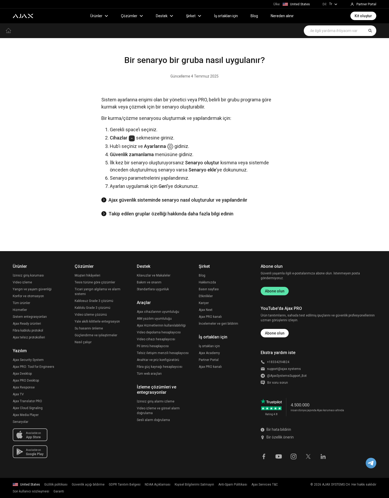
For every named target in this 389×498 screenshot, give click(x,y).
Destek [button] (162, 16)
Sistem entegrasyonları (30, 317)
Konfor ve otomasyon (28, 296)
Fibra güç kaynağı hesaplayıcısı (159, 367)
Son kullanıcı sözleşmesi (31, 491)
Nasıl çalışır (83, 342)
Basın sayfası (209, 289)
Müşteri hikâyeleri (87, 275)
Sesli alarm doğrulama (153, 420)
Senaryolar (20, 422)
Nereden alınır (282, 16)
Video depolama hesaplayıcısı (159, 332)
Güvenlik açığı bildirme (88, 484)
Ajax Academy (209, 353)
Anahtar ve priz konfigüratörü (158, 360)
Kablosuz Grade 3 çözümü (94, 301)
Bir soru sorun (277, 382)
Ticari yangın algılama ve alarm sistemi (97, 291)
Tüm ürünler (21, 303)
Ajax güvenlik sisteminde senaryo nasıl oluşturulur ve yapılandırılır (177, 200)
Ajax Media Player (26, 415)
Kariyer (204, 303)
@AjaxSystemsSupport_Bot (287, 376)
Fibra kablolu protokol (28, 330)
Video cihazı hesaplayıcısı (156, 339)
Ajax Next (205, 310)
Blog (254, 16)
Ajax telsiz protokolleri (29, 337)
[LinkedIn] (323, 456)
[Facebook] (264, 456)
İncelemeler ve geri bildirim (218, 323)
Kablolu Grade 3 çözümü (92, 308)
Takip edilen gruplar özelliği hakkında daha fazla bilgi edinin (170, 213)
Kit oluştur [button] (363, 16)
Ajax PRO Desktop (26, 380)
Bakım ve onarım (149, 282)
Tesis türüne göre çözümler (95, 282)
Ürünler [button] (96, 16)
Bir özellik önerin (280, 437)
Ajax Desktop (22, 373)
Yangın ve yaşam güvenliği (32, 289)
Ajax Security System (28, 360)
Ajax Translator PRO (27, 401)
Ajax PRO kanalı (210, 317)
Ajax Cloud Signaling (28, 408)
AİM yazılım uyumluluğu (154, 318)
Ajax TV (18, 394)
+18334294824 (278, 362)
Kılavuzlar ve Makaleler (153, 275)
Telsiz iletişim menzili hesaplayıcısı (163, 353)
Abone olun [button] (274, 333)
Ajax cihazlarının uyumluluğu (158, 312)
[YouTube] (278, 456)
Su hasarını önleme (89, 328)
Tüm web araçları (149, 373)
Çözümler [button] (129, 16)
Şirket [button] (191, 16)
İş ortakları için (226, 16)
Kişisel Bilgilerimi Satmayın (194, 484)
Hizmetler (20, 310)
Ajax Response (24, 387)
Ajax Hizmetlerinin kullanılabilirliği (161, 325)
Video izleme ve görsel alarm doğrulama (158, 410)
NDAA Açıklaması (157, 484)
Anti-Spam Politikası (232, 484)
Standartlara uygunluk (153, 289)
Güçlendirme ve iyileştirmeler (96, 335)
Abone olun (274, 291)
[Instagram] (293, 456)
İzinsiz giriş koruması (28, 275)
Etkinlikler (206, 296)
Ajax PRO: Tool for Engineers (33, 367)
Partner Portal (209, 360)
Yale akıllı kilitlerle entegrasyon (97, 321)
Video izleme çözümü (91, 314)
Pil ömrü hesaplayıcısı (153, 346)
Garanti (58, 491)
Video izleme (22, 282)
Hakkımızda (207, 282)
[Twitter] (308, 456)
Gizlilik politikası (55, 484)
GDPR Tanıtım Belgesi (125, 484)
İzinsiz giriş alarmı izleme (155, 401)
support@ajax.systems (284, 369)
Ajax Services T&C (264, 484)
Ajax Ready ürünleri (27, 323)
